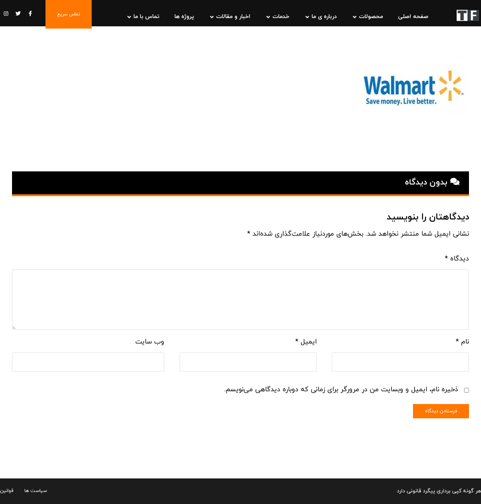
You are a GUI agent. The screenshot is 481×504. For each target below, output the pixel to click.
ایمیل (305, 342)
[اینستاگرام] (6, 13)
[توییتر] (18, 13)
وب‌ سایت (149, 342)
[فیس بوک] (30, 13)
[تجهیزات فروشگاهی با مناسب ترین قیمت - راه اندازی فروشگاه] (468, 15)
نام (462, 342)
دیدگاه (457, 258)
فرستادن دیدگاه (441, 411)
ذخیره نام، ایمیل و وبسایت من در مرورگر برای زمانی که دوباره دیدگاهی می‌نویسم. (341, 389)
